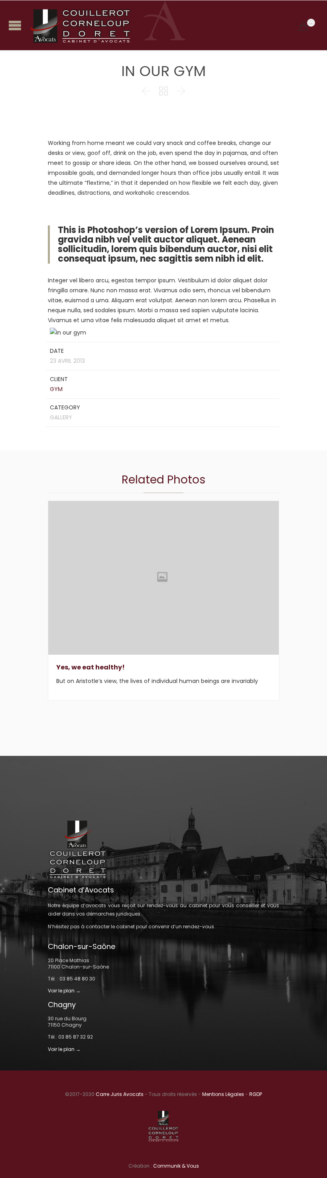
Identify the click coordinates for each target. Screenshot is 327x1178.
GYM (56, 389)
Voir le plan (61, 990)
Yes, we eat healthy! (90, 667)
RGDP (255, 1094)
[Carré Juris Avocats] (163, 25)
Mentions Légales (223, 1094)
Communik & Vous (176, 1165)
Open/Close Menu (15, 25)
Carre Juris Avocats (120, 1094)
